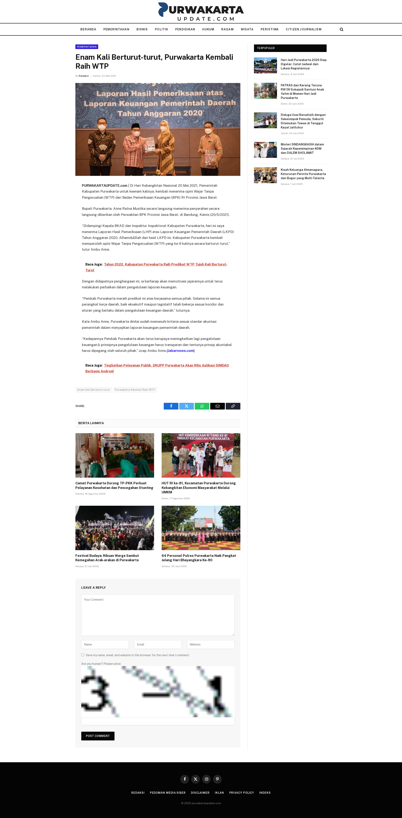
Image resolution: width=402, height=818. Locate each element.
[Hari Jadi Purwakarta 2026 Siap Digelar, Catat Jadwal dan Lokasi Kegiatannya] (265, 65)
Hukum (208, 29)
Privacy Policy (241, 792)
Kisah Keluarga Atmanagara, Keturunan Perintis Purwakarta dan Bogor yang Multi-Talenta (303, 174)
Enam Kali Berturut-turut (93, 389)
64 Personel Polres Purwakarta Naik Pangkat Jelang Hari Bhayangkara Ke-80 (199, 558)
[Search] (341, 29)
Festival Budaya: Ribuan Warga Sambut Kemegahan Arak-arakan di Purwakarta (107, 558)
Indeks (265, 792)
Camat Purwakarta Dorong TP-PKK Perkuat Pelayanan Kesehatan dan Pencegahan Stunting (114, 485)
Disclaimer (200, 792)
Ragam (227, 29)
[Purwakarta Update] (201, 11)
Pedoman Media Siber (168, 792)
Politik (161, 29)
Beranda (88, 29)
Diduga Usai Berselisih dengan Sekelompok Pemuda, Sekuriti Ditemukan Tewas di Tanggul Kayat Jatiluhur (303, 121)
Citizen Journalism (303, 29)
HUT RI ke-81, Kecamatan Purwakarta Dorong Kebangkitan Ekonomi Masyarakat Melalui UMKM (199, 487)
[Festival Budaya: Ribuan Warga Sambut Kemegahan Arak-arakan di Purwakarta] (114, 528)
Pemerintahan (116, 29)
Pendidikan (185, 29)
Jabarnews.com (180, 351)
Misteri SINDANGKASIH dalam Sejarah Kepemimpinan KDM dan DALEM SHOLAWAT (302, 148)
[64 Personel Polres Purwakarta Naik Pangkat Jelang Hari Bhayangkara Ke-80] (201, 528)
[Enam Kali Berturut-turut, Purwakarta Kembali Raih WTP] (157, 129)
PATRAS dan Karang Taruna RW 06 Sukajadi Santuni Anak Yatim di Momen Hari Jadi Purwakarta (302, 92)
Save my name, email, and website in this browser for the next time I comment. (138, 655)
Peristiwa (270, 29)
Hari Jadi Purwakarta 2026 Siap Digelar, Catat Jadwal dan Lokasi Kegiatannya (304, 64)
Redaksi (84, 75)
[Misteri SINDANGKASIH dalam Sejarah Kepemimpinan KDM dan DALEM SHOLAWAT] (265, 150)
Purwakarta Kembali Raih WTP (135, 389)
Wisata (247, 29)
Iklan (219, 792)
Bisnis (142, 29)
